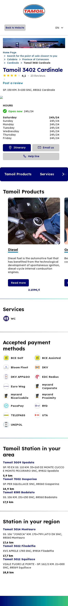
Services (47, 174)
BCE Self (17, 358)
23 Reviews (37, 75)
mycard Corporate (49, 386)
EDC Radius (50, 377)
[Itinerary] (34, 97)
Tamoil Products (17, 174)
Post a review (13, 83)
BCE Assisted (51, 358)
